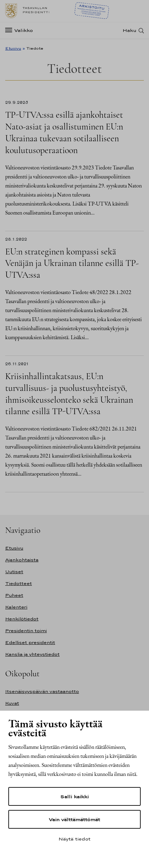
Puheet (14, 595)
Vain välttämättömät (74, 819)
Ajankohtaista (21, 560)
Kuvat (12, 703)
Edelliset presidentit (30, 642)
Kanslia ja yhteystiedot (32, 654)
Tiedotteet (18, 583)
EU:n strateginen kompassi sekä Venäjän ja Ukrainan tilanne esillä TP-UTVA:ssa (72, 263)
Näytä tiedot (74, 839)
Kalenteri (16, 607)
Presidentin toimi (26, 631)
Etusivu (13, 48)
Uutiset (14, 572)
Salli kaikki (74, 796)
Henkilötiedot (21, 619)
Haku (130, 30)
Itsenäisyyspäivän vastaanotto (42, 691)
